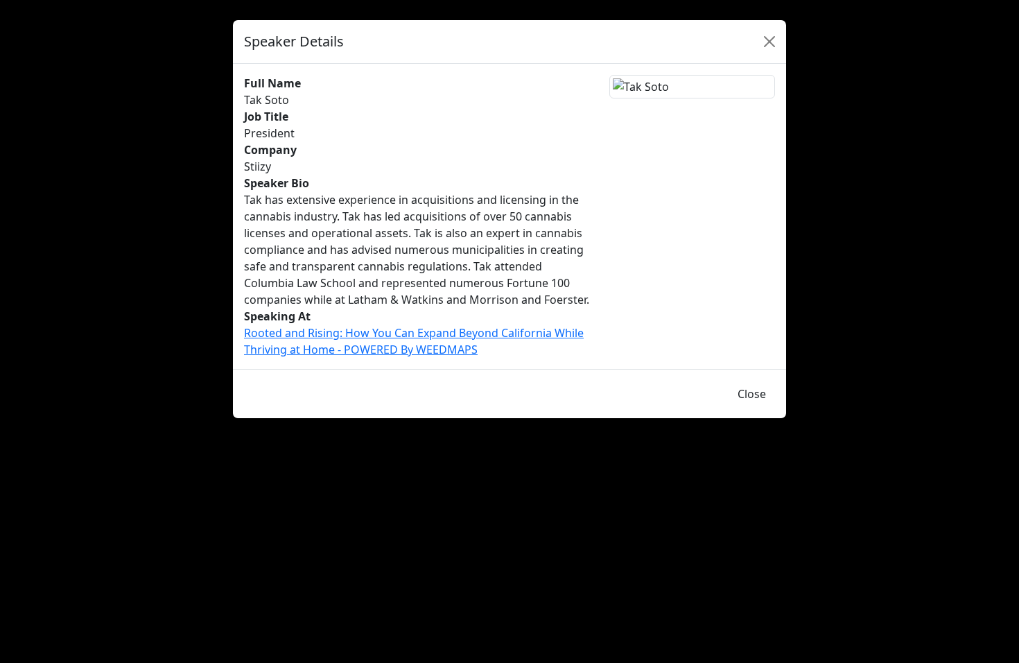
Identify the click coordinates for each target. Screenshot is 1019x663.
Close (752, 394)
